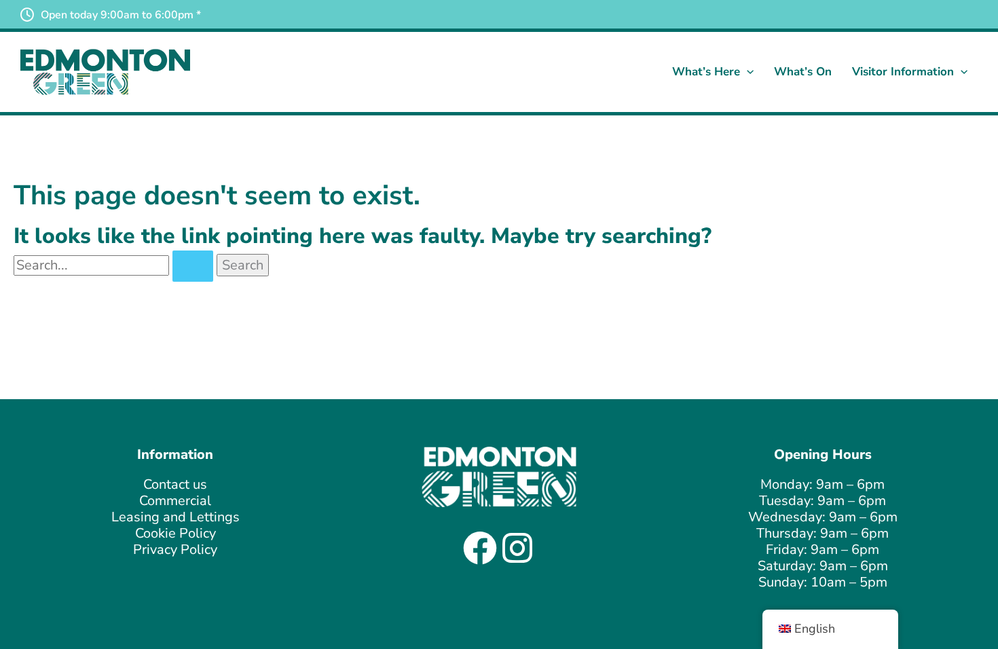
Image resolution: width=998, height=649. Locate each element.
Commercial (175, 501)
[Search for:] (115, 265)
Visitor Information (903, 71)
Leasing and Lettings (175, 517)
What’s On (803, 71)
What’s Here (706, 71)
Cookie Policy (175, 533)
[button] (747, 72)
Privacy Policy (175, 549)
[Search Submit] (192, 266)
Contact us (175, 484)
